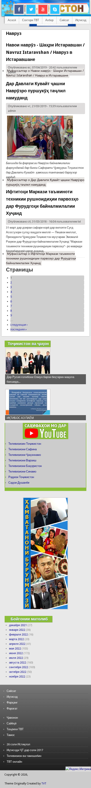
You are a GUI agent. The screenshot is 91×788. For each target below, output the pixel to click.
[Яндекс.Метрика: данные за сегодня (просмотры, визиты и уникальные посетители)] (78, 769)
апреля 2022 (17, 643)
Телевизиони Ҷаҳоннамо (24, 454)
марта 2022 (16, 639)
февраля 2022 (18, 634)
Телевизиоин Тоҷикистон (24, 443)
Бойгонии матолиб (29, 619)
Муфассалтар (45, 73)
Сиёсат (64, 20)
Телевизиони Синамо (22, 471)
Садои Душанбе (18, 482)
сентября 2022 (18, 667)
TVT (43, 783)
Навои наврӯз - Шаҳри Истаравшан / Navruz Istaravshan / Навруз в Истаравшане (45, 52)
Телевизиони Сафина (22, 449)
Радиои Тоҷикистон (21, 477)
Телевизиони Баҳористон (25, 466)
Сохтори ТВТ (30, 20)
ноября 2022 (17, 676)
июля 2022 (16, 657)
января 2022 (17, 629)
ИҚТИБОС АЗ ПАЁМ (20, 418)
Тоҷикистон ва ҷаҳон (28, 343)
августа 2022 (17, 662)
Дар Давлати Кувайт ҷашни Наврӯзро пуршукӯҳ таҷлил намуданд (36, 91)
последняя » (18, 329)
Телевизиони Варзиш (22, 460)
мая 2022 (15, 648)
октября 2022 (17, 671)
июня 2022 (16, 653)
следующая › (19, 324)
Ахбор (49, 20)
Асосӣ (12, 20)
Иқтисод (80, 20)
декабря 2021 (18, 625)
